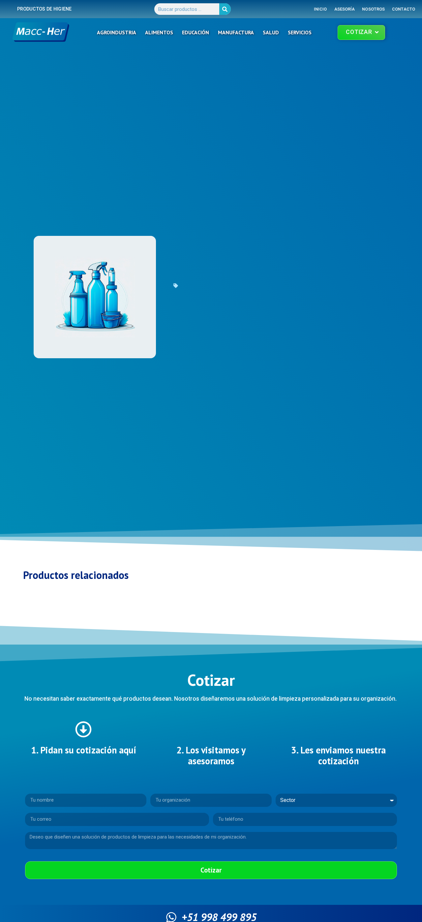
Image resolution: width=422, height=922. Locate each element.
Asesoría (344, 9)
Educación (195, 32)
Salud (271, 32)
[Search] (225, 9)
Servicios (300, 32)
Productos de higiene (44, 9)
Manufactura (236, 32)
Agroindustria (116, 32)
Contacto (403, 9)
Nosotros (373, 9)
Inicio (320, 9)
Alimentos (159, 32)
